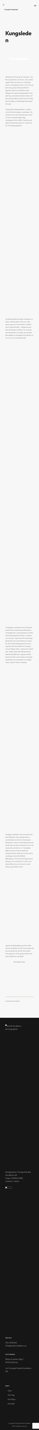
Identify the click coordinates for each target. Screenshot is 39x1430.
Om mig (11, 1395)
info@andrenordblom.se (15, 1345)
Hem (10, 1390)
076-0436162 (11, 1342)
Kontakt (11, 1403)
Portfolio (11, 1399)
